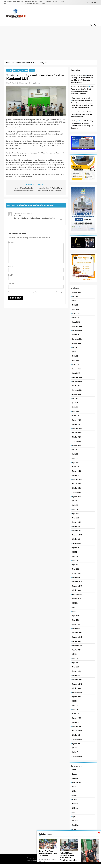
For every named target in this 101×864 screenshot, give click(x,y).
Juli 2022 (74, 501)
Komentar (11, 242)
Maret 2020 (75, 620)
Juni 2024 (75, 403)
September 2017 (77, 739)
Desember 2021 (76, 531)
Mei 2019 (75, 658)
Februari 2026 (76, 318)
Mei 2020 (75, 611)
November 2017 (77, 731)
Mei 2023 (75, 458)
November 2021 (77, 535)
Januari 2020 (76, 628)
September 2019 (77, 646)
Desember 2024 (77, 377)
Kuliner (74, 799)
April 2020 (75, 616)
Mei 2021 (75, 560)
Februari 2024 (76, 420)
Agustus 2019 (76, 650)
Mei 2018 (75, 709)
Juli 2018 (74, 701)
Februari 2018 (76, 718)
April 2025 (75, 360)
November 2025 (77, 330)
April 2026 (75, 309)
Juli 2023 (74, 450)
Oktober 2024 (76, 386)
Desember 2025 (77, 326)
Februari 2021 (76, 573)
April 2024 (75, 411)
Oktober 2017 (76, 735)
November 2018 (77, 684)
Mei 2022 (75, 509)
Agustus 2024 (76, 394)
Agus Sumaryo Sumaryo (79, 98)
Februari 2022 (76, 522)
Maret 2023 (75, 467)
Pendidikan (47, 1)
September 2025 (77, 339)
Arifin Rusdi (12, 83)
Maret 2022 (75, 518)
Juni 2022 (75, 505)
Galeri (74, 787)
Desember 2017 (76, 726)
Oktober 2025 (76, 335)
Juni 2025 (75, 352)
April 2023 (75, 462)
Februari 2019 (76, 671)
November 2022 (77, 484)
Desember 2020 (77, 582)
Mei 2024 (75, 407)
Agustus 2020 (76, 599)
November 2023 (77, 433)
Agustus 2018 (76, 697)
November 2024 (77, 382)
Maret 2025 (75, 364)
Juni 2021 (75, 556)
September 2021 (77, 543)
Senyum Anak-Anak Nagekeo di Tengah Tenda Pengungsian (48, 853)
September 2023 (77, 441)
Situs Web (11, 283)
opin (73, 812)
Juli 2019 (74, 654)
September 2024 (77, 390)
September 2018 (77, 692)
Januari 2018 (76, 722)
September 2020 (77, 594)
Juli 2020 (75, 603)
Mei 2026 (75, 305)
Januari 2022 (76, 526)
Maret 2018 (75, 714)
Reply (60, 220)
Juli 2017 (74, 748)
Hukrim (62, 1)
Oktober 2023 (76, 437)
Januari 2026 (76, 322)
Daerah (74, 774)
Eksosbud (75, 778)
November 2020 (77, 586)
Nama (10, 267)
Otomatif (75, 821)
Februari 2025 (76, 369)
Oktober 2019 (76, 641)
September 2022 (77, 492)
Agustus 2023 (76, 445)
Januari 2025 (76, 373)
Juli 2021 (74, 552)
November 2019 (77, 637)
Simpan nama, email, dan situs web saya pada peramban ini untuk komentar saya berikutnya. (37, 292)
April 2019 (75, 663)
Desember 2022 (77, 479)
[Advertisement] (50, 41)
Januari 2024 (76, 424)
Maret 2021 (75, 569)
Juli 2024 (75, 399)
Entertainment (30, 4)
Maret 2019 (75, 667)
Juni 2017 (75, 752)
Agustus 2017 (76, 743)
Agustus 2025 (76, 343)
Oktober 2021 (76, 539)
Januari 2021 (76, 577)
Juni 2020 (75, 607)
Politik (40, 1)
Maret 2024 (75, 416)
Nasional (28, 1)
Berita (38, 4)
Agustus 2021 (76, 548)
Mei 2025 (75, 356)
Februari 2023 (76, 471)
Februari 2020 (76, 624)
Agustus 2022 (76, 496)
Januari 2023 (76, 475)
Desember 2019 (77, 633)
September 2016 (77, 756)
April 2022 (75, 514)
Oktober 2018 (76, 688)
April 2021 (75, 565)
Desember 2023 (77, 428)
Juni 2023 (75, 454)
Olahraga (75, 808)
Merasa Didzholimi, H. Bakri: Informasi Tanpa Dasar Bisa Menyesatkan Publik (81, 114)
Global (34, 1)
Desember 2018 (77, 680)
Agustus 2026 (76, 292)
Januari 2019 (76, 675)
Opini (43, 4)
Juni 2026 (75, 301)
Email (10, 275)
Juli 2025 (75, 347)
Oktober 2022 (76, 488)
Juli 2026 (75, 296)
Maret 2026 (75, 313)
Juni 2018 (75, 705)
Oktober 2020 (76, 590)
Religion (55, 1)
